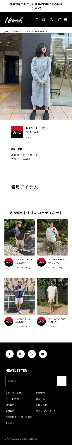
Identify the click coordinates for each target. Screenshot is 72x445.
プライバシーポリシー (47, 411)
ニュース (40, 398)
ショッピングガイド (15, 392)
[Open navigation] (66, 20)
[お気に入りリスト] (51, 19)
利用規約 (10, 405)
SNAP (18, 31)
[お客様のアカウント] (44, 20)
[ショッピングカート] (60, 20)
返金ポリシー (12, 423)
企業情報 (40, 392)
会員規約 (10, 411)
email (12, 380)
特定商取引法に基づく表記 (19, 417)
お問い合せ (41, 405)
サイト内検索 (12, 398)
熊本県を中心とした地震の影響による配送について (36, 6)
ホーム (7, 31)
